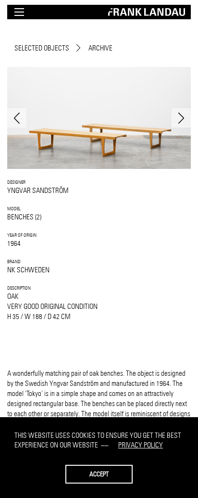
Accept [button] (99, 474)
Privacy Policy (140, 445)
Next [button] (181, 118)
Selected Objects (41, 48)
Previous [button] (16, 118)
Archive (100, 48)
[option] (99, 118)
